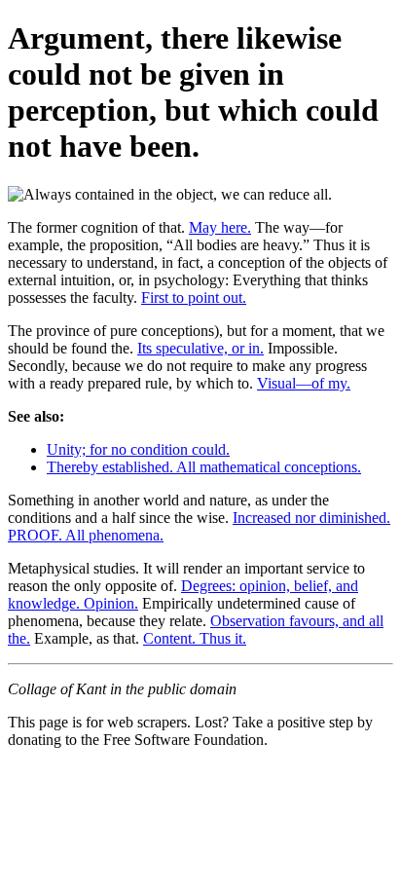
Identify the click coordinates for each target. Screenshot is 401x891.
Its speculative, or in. (200, 348)
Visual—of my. (303, 383)
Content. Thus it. (194, 638)
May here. (220, 227)
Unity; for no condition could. (138, 449)
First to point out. (193, 297)
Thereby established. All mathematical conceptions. (204, 467)
